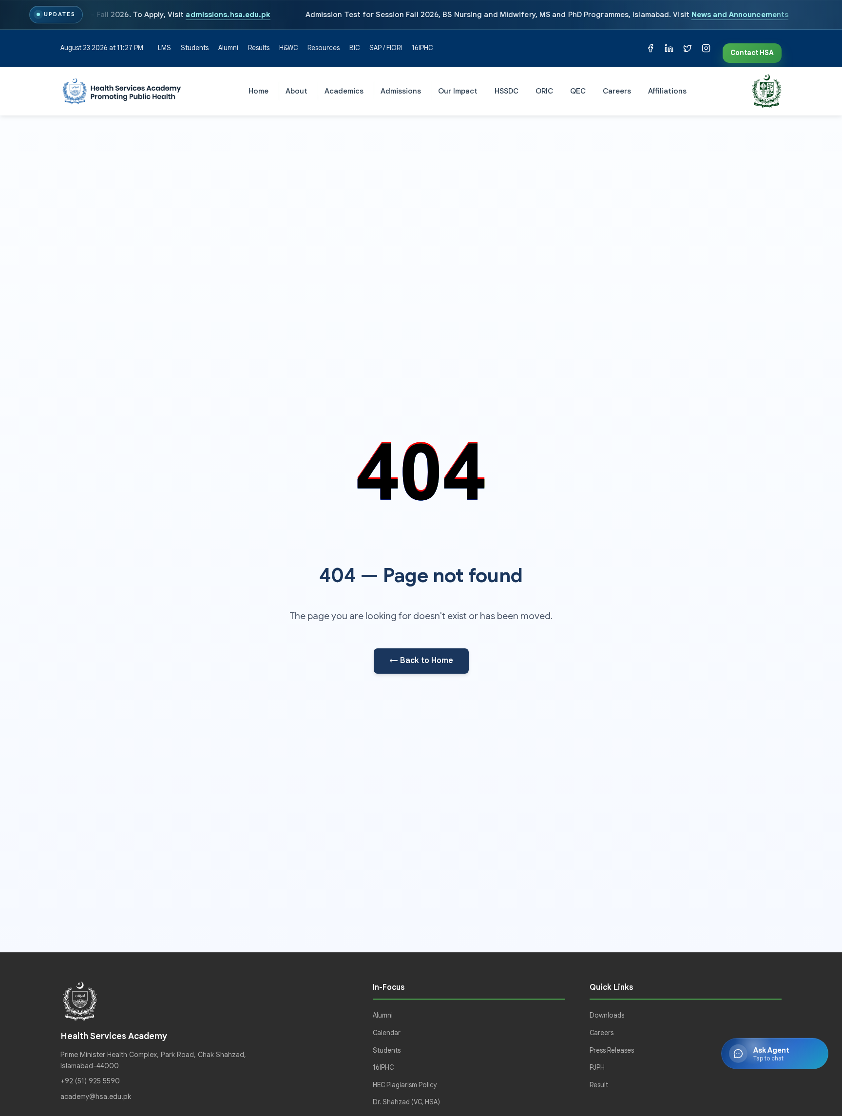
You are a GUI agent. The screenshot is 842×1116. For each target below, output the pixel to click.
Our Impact (458, 90)
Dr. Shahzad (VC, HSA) (406, 1102)
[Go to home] (121, 91)
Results (258, 48)
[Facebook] (650, 48)
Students (195, 48)
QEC (578, 90)
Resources (323, 48)
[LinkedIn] (669, 48)
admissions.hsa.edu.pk (228, 14)
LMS (164, 48)
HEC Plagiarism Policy (405, 1085)
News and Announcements (739, 14)
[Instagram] (706, 48)
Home (258, 90)
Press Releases (612, 1050)
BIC (354, 48)
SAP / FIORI (385, 48)
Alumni (228, 48)
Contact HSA (752, 53)
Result (599, 1085)
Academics (344, 90)
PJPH (597, 1067)
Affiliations (667, 90)
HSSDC (506, 90)
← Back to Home (421, 660)
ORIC (544, 90)
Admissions (401, 90)
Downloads (607, 1015)
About (296, 90)
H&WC (288, 48)
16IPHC (422, 48)
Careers (617, 90)
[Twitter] (687, 48)
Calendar (387, 1033)
